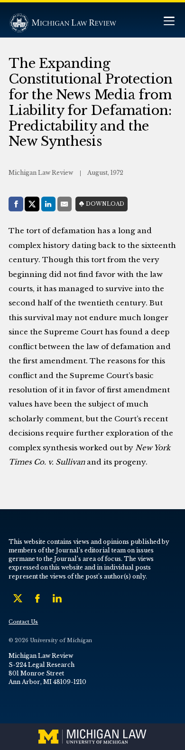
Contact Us (23, 622)
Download (105, 204)
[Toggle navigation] (169, 22)
